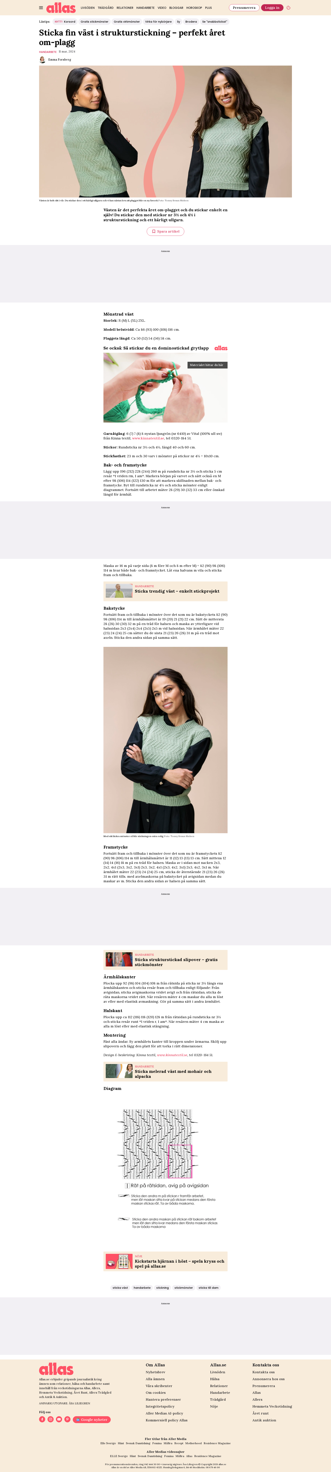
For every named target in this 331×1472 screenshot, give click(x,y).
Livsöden (88, 8)
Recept (178, 1443)
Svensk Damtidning (138, 1443)
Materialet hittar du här (206, 365)
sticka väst (120, 1288)
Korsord (65, 22)
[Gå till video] (221, 348)
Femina (157, 1443)
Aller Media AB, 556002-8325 (146, 1467)
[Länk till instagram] (51, 1419)
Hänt (121, 1443)
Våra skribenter (159, 1386)
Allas (256, 1392)
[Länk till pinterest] (67, 1419)
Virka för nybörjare (158, 22)
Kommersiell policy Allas (167, 1420)
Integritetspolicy (160, 1406)
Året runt (260, 1413)
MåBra (168, 1443)
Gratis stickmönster (94, 22)
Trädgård (106, 8)
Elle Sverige (108, 1443)
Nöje (214, 1406)
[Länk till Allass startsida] (61, 7)
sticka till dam (208, 1288)
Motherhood (193, 1443)
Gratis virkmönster (127, 22)
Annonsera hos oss (268, 1379)
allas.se (222, 1464)
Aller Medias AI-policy (164, 1413)
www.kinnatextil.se (147, 438)
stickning (162, 1288)
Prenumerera (244, 7)
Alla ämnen (155, 1379)
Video (162, 8)
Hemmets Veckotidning (272, 1406)
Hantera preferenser (163, 1399)
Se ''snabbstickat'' (214, 22)
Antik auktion (264, 1420)
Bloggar (176, 8)
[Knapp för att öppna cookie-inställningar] (288, 7)
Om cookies (156, 1392)
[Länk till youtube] (59, 1419)
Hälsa (215, 1379)
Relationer (125, 8)
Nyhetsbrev (155, 1372)
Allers (257, 1399)
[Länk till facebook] (42, 1419)
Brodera (191, 22)
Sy (178, 22)
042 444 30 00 (152, 1464)
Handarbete (145, 8)
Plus (208, 8)
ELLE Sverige (119, 1456)
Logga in (272, 7)
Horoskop (194, 8)
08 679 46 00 (213, 1467)
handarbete (48, 51)
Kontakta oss (263, 1372)
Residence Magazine (217, 1443)
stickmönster (184, 1288)
